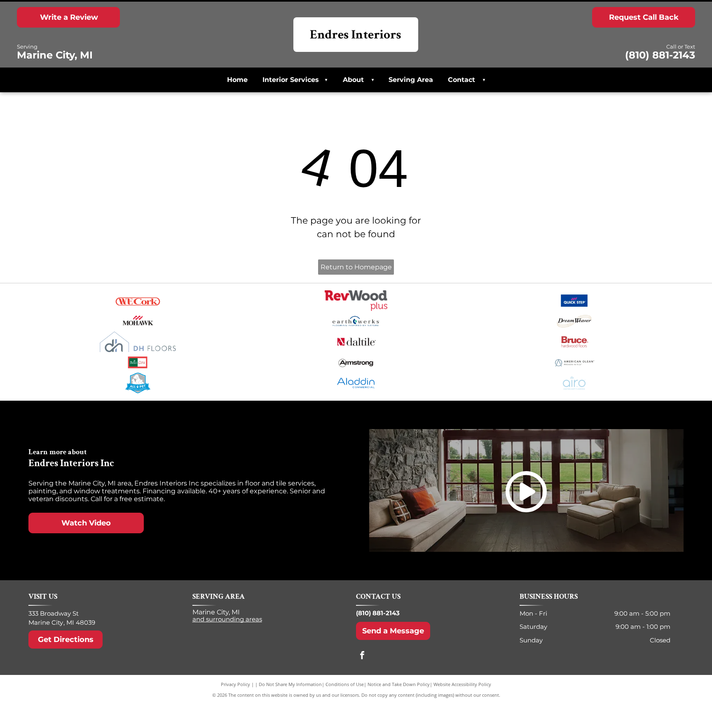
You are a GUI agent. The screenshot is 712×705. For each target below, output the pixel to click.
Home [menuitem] (237, 80)
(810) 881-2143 (378, 613)
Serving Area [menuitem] (411, 80)
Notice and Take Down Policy (399, 684)
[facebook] (362, 656)
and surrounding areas (227, 619)
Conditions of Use (345, 684)
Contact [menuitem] (461, 80)
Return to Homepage (356, 267)
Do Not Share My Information (290, 684)
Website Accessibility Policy (462, 684)
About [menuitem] (353, 80)
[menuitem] (370, 80)
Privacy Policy (235, 684)
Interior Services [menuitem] (294, 80)
